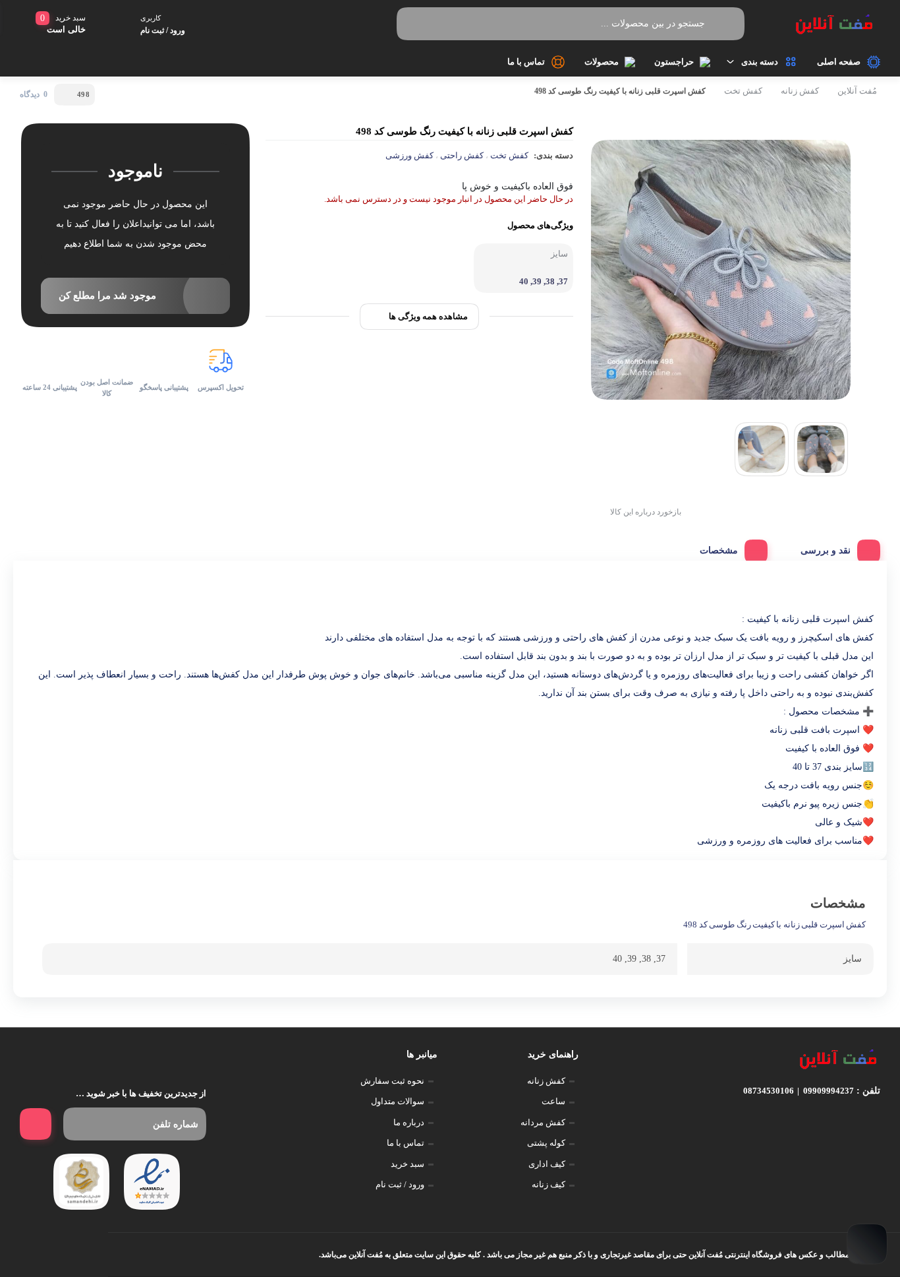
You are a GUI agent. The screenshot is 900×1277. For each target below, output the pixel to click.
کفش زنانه (800, 91)
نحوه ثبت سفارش (392, 1081)
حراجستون (674, 62)
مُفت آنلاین (857, 91)
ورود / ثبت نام (400, 1184)
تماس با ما (526, 62)
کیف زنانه (548, 1184)
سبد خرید (407, 1164)
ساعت (553, 1101)
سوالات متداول (397, 1101)
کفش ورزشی (409, 155)
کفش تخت (743, 91)
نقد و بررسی (826, 550)
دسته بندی (759, 62)
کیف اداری (546, 1164)
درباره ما (408, 1122)
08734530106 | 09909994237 (798, 1091)
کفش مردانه (542, 1122)
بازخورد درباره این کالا (645, 511)
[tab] (835, 547)
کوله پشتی (546, 1143)
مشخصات (719, 550)
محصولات (601, 62)
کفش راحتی (462, 155)
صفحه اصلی (838, 62)
